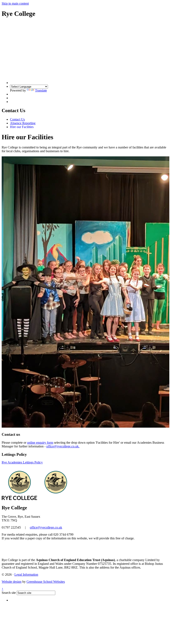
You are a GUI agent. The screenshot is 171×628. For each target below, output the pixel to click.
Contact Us (17, 119)
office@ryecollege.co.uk (46, 527)
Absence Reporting (22, 123)
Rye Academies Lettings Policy (22, 462)
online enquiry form (40, 442)
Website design (11, 581)
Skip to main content (15, 3)
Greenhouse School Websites (45, 581)
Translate (41, 90)
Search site (9, 592)
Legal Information (26, 574)
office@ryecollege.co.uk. (62, 446)
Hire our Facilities (22, 127)
